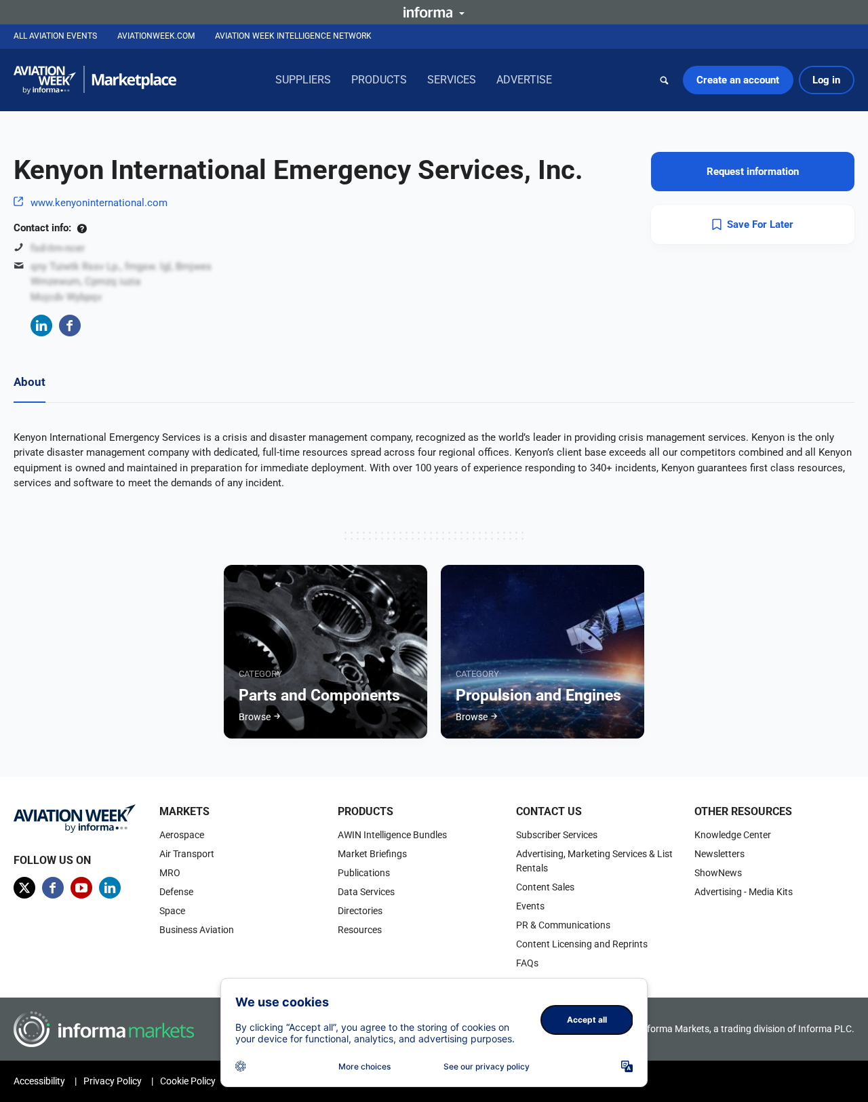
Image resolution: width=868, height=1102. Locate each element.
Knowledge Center (732, 834)
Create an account (737, 80)
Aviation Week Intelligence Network (293, 36)
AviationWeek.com (156, 36)
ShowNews (718, 872)
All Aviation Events (55, 36)
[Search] (664, 80)
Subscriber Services (556, 834)
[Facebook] (70, 325)
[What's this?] (82, 228)
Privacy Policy (112, 1081)
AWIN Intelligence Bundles (392, 834)
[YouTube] (81, 888)
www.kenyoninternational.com (99, 203)
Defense (176, 891)
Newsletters (719, 853)
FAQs (527, 963)
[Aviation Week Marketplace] (95, 80)
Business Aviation (196, 929)
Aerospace (181, 834)
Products (379, 79)
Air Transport (186, 853)
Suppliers (303, 79)
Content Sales (545, 887)
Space (172, 910)
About (29, 382)
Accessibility (39, 1081)
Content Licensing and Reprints (582, 944)
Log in (826, 80)
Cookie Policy (188, 1081)
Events (530, 906)
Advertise (524, 79)
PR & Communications (563, 925)
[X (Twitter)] (24, 888)
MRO (169, 872)
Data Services (366, 891)
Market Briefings (372, 853)
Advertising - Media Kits (743, 891)
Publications (364, 872)
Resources (360, 929)
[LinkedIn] (41, 325)
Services (451, 79)
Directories (360, 910)
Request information (753, 171)
